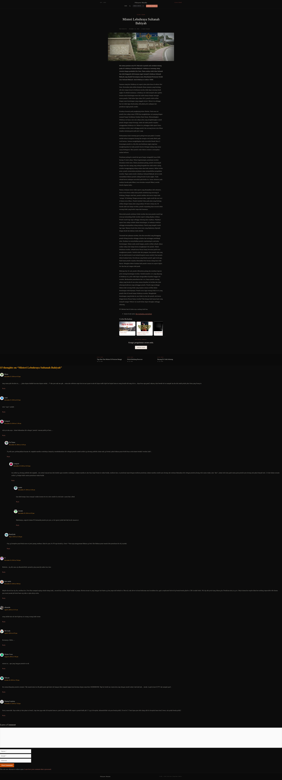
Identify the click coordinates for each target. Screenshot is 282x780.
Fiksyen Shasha (141, 2)
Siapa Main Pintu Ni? (159, 332)
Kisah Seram (141, 14)
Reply (3, 388)
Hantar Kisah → (151, 5)
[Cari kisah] (130, 6)
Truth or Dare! (123, 332)
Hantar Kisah (141, 347)
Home (125, 5)
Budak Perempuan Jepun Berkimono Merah (143, 333)
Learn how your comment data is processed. (37, 769)
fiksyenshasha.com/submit (144, 314)
